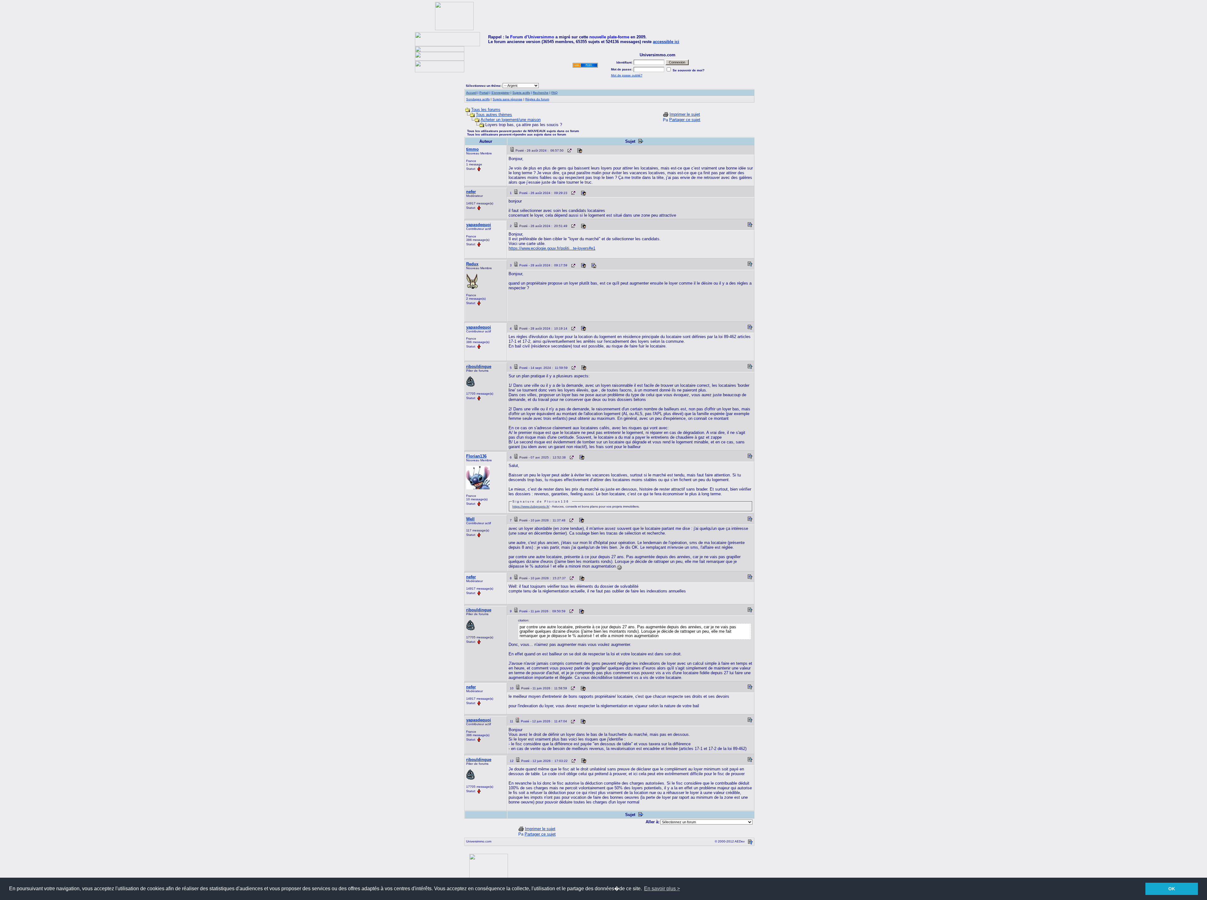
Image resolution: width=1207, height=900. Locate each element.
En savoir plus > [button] (662, 888)
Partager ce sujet (684, 119)
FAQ (554, 92)
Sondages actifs (478, 99)
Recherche (540, 92)
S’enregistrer (500, 92)
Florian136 (476, 456)
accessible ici (666, 41)
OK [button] (1171, 888)
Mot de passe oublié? (626, 75)
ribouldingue (478, 366)
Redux (472, 264)
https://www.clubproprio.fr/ (530, 506)
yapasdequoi (478, 224)
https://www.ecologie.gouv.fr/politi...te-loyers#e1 (552, 248)
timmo (472, 149)
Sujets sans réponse (507, 99)
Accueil (471, 92)
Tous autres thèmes (494, 114)
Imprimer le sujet (685, 114)
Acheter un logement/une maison (511, 119)
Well (470, 519)
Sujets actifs (521, 92)
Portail (483, 92)
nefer (471, 191)
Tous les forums (485, 109)
